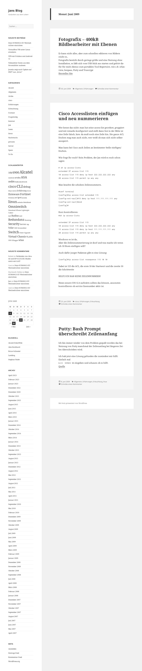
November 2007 (14, 604)
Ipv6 (19, 197)
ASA (24, 177)
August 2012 (13, 471)
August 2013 (13, 458)
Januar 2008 (13, 595)
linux (10, 133)
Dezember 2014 (14, 425)
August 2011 (13, 483)
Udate (21, 233)
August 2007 (13, 616)
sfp (28, 224)
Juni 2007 (12, 625)
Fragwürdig (13, 117)
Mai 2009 (12, 541)
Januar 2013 (13, 462)
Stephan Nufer (14, 359)
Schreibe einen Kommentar (108, 89)
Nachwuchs (13, 137)
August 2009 (13, 529)
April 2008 (12, 583)
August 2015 (13, 404)
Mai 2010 (12, 508)
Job (9, 125)
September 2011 (14, 479)
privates (11, 142)
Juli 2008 (11, 579)
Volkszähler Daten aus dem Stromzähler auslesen (19, 64)
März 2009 (12, 550)
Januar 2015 (13, 421)
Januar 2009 (13, 558)
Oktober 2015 (13, 396)
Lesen (10, 129)
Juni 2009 (12, 537)
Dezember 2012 (14, 467)
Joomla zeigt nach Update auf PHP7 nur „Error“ (19, 70)
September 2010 (14, 504)
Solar (11, 227)
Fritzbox (11, 198)
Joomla (24, 198)
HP (16, 198)
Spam (10, 150)
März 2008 (12, 587)
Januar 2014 (13, 442)
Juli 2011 (11, 487)
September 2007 (14, 612)
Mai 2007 (12, 629)
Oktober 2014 (13, 429)
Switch (13, 232)
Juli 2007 (11, 620)
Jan (9, 281)
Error (29, 191)
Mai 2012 (12, 475)
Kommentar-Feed (15, 657)
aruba (18, 177)
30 (14, 323)
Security (14, 224)
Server (11, 146)
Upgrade (27, 233)
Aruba (10, 96)
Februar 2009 (13, 554)
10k (10, 172)
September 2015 (14, 400)
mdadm (20, 202)
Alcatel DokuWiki (15, 343)
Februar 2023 (13, 379)
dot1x (14, 191)
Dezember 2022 (14, 388)
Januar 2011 (13, 500)
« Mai (13, 327)
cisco (10, 100)
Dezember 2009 (14, 517)
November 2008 (14, 566)
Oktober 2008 (13, 570)
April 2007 (12, 633)
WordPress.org (14, 661)
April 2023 (12, 375)
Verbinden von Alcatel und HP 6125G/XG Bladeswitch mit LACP (20, 258)
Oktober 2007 (13, 608)
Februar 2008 (13, 591)
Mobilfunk (27, 202)
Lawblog (11, 355)
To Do (10, 154)
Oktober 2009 (13, 525)
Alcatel (11, 88)
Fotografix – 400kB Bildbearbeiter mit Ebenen (88, 41)
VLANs (29, 236)
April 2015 (12, 413)
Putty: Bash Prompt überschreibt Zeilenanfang (88, 331)
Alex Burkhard (14, 347)
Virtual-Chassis (17, 236)
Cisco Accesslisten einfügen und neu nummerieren (88, 116)
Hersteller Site (66, 73)
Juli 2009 (11, 533)
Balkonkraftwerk (21, 182)
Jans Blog (15, 10)
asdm (11, 181)
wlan (21, 240)
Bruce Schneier (14, 351)
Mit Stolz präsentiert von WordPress (73, 403)
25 (21, 320)
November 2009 (14, 521)
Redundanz (16, 219)
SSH (15, 228)
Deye (10, 191)
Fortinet (11, 113)
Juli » (28, 327)
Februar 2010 (13, 512)
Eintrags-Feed (13, 653)
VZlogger (15, 240)
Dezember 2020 (14, 392)
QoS (9, 216)
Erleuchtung (13, 108)
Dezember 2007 (14, 600)
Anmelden (12, 649)
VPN (9, 240)
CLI (20, 186)
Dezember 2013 (14, 446)
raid (20, 216)
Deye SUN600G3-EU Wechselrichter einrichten (19, 44)
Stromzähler (22, 228)
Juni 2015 (12, 408)
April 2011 (12, 496)
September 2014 (14, 433)
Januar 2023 (13, 384)
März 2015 (12, 417)
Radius (15, 215)
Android (11, 178)
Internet (11, 121)
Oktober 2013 (13, 450)
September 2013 (14, 454)
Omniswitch (17, 206)
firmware (14, 194)
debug (27, 186)
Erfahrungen (13, 104)
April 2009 (12, 546)
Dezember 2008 (14, 562)
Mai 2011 (12, 492)
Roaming (28, 220)
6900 (15, 172)
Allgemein (12, 92)
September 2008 (14, 575)
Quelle (62, 366)
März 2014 (12, 437)
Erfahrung (22, 190)
